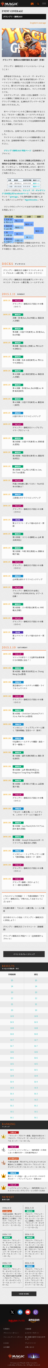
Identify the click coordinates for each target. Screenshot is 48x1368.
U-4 (12, 1075)
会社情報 (6, 1347)
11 (12, 1004)
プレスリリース (30, 1343)
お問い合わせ (29, 1347)
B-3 (12, 1093)
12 (12, 998)
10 (12, 1010)
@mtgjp (14, 196)
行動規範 (28, 1329)
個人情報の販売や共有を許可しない (35, 1338)
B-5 (12, 1069)
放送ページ (36, 183)
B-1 (12, 1117)
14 (12, 986)
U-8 (12, 1028)
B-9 (12, 1022)
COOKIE (6, 1343)
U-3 (12, 1087)
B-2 (12, 1105)
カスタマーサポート (32, 1333)
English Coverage (38, 22)
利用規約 (6, 1329)
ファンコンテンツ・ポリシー (13, 1337)
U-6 (12, 1052)
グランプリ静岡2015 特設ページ (17, 150)
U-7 (12, 1040)
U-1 (12, 1111)
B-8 (12, 1034)
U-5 (12, 1063)
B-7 (12, 1046)
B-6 (12, 1058)
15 (12, 980)
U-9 (12, 1016)
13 (12, 992)
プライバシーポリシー (11, 1333)
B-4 (12, 1081)
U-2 (12, 1099)
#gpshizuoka (31, 199)
